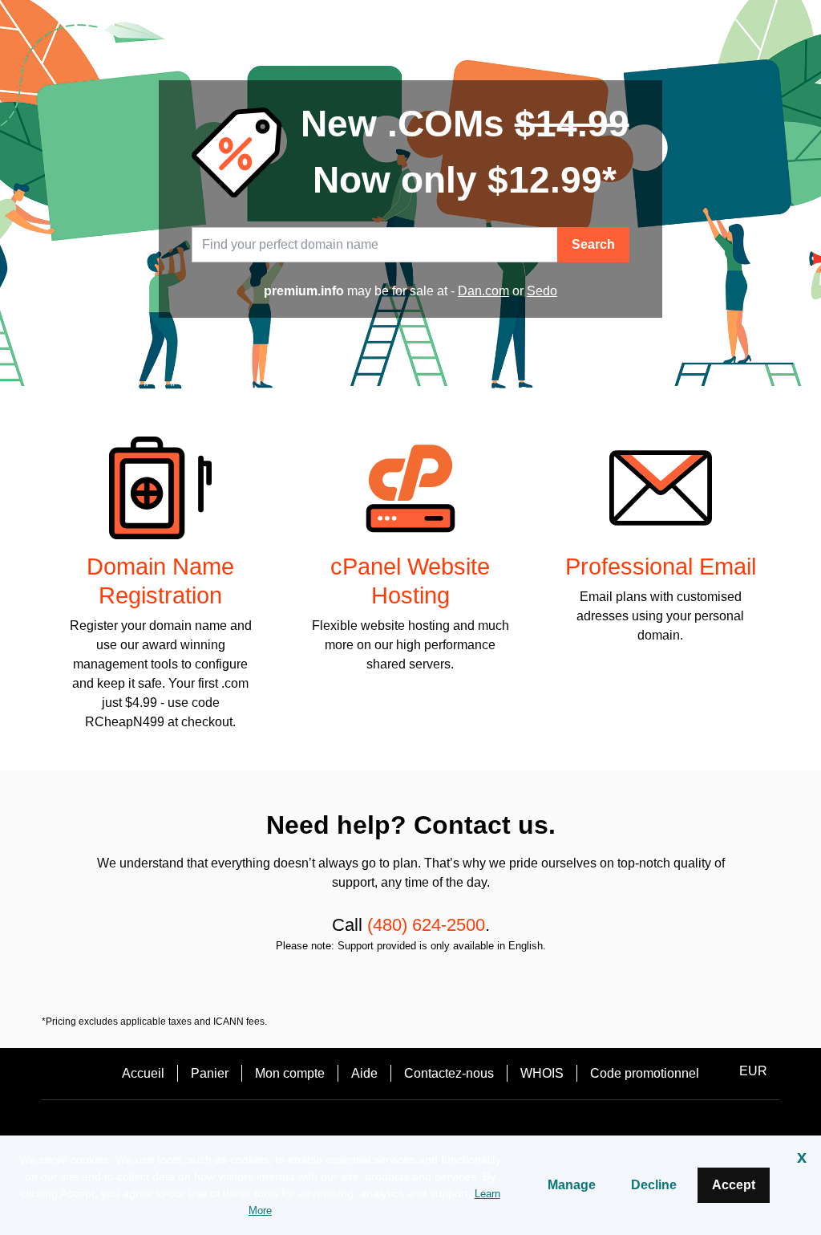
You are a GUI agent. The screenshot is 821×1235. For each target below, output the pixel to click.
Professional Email (660, 566)
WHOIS (542, 1073)
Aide (364, 1073)
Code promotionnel (644, 1073)
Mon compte (290, 1073)
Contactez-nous (449, 1073)
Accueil (143, 1073)
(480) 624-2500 (426, 925)
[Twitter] (410, 1128)
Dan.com (483, 291)
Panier (210, 1073)
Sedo (542, 291)
